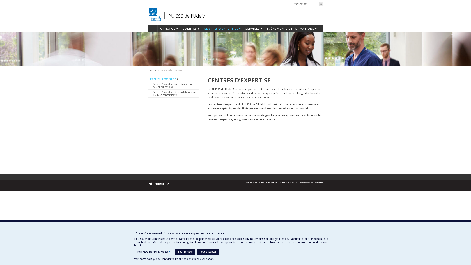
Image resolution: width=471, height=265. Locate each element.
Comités (190, 28)
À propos (168, 28)
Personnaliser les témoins (154, 252)
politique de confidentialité (162, 259)
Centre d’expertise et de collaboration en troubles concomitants (175, 93)
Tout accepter (207, 251)
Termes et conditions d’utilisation (260, 182)
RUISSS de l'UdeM (187, 16)
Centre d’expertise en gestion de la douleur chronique (172, 85)
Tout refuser (185, 251)
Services (252, 28)
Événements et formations (290, 28)
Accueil (152, 28)
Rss (168, 183)
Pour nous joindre (288, 182)
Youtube (159, 183)
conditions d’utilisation (200, 259)
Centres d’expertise (221, 28)
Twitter (150, 183)
